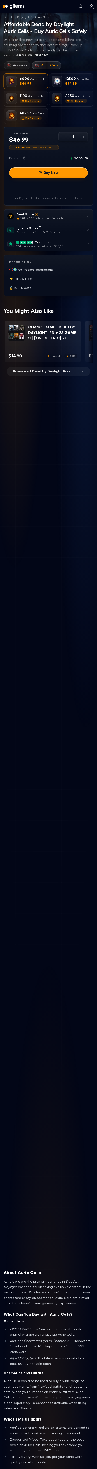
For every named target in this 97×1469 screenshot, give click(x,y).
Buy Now (51, 173)
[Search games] (80, 6)
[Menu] (91, 6)
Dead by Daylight (16, 17)
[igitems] (13, 6)
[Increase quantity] (83, 136)
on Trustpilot (33, 55)
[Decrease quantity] (63, 136)
